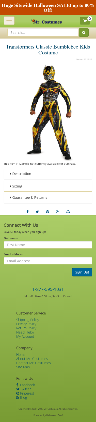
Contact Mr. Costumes (33, 362)
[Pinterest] (47, 211)
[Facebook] (27, 211)
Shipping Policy (27, 319)
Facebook (27, 385)
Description (21, 173)
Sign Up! (82, 272)
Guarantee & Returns (29, 197)
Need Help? (25, 332)
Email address (13, 254)
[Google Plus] (58, 211)
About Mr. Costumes (32, 358)
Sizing (16, 186)
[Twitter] (37, 211)
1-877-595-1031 (48, 289)
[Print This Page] (68, 211)
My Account (25, 336)
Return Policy (26, 328)
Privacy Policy (26, 324)
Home (21, 354)
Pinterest (26, 393)
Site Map (23, 367)
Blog (23, 397)
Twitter (25, 389)
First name (11, 238)
